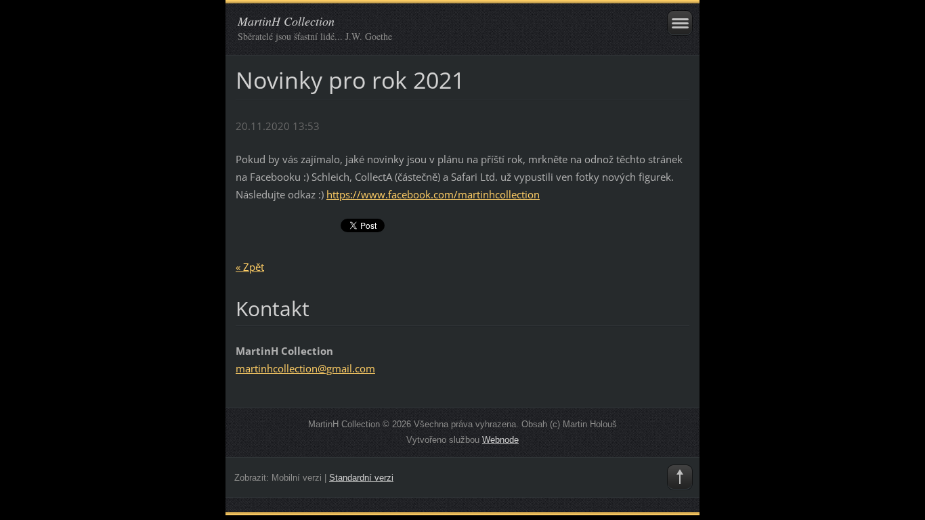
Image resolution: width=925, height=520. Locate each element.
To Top (680, 477)
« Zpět (250, 267)
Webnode (500, 440)
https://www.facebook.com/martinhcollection (433, 194)
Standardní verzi (361, 478)
